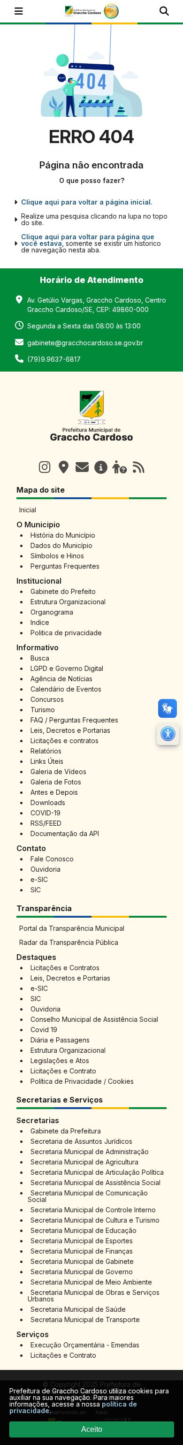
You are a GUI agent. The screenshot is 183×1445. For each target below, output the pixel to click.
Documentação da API (64, 833)
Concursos (47, 699)
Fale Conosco (52, 859)
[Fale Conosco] (82, 467)
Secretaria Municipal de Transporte (85, 1319)
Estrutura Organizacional (68, 602)
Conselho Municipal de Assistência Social (94, 1019)
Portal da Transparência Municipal (71, 928)
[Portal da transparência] (100, 467)
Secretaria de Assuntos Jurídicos (81, 1141)
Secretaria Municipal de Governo (81, 1272)
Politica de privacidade (66, 633)
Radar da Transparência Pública (68, 942)
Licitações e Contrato (63, 1071)
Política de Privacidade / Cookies (82, 1081)
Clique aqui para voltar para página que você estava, (87, 240)
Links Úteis (46, 761)
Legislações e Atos (59, 1061)
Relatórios (45, 751)
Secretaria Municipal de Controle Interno (93, 1210)
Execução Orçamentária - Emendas (84, 1345)
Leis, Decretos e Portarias (70, 730)
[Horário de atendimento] (63, 467)
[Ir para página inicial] (91, 446)
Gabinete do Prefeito (63, 591)
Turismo (42, 710)
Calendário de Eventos (65, 689)
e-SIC (39, 879)
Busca (39, 658)
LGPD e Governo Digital (66, 668)
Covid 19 (43, 1030)
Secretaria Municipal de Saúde (78, 1309)
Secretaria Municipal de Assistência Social (95, 1182)
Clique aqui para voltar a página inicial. (86, 202)
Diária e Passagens (60, 1040)
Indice (39, 622)
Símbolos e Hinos (57, 556)
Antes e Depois (54, 792)
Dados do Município (61, 545)
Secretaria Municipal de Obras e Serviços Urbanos (94, 1295)
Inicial (27, 510)
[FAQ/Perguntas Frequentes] (119, 467)
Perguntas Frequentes (64, 566)
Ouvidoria (45, 869)
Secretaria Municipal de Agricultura (84, 1162)
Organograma (51, 612)
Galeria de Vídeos (58, 772)
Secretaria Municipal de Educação (83, 1230)
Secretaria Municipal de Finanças (81, 1251)
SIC (35, 890)
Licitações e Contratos (64, 968)
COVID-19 (45, 813)
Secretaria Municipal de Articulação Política (97, 1172)
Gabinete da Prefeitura (65, 1131)
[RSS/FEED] (138, 467)
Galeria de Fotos (55, 782)
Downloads (47, 802)
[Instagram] (44, 467)
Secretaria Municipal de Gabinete (82, 1261)
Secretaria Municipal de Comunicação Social (88, 1196)
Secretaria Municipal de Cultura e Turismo (95, 1220)
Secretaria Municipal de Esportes (81, 1241)
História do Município (62, 535)
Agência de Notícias (61, 679)
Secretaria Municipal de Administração (89, 1152)
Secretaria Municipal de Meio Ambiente (91, 1282)
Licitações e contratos (64, 741)
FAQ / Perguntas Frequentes (74, 720)
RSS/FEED (45, 823)
